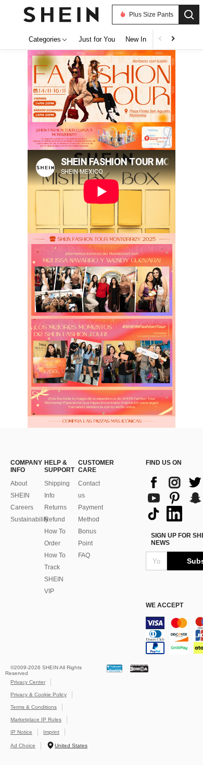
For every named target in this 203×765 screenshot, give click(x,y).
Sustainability (29, 519)
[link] (102, 137)
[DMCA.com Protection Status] (139, 668)
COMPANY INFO (22, 466)
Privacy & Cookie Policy (38, 694)
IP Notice (21, 732)
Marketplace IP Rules (35, 719)
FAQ (84, 555)
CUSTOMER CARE (90, 466)
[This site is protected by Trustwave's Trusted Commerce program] (114, 668)
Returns (55, 507)
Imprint (51, 732)
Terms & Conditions (33, 707)
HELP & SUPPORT (56, 466)
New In (135, 39)
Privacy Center (27, 682)
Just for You (97, 39)
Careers (21, 507)
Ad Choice (22, 745)
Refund (54, 519)
